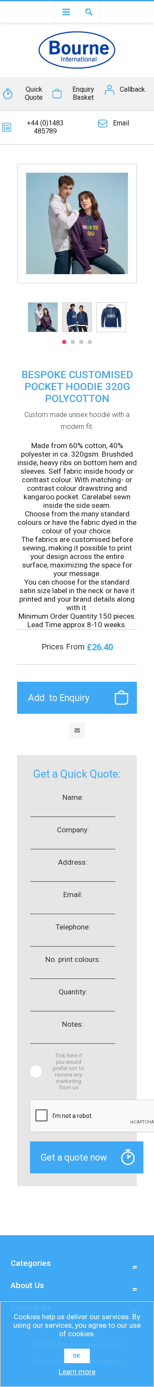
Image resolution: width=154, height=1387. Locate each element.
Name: (72, 797)
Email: (73, 894)
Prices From (64, 647)
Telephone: (73, 927)
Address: (72, 862)
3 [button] (81, 342)
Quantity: (73, 991)
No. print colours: (73, 959)
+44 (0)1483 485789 (45, 127)
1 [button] (64, 342)
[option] (43, 317)
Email (121, 123)
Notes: (72, 1024)
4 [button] (90, 342)
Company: (73, 829)
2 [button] (73, 342)
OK (76, 1356)
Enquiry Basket (83, 93)
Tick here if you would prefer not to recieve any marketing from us (68, 1071)
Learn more (77, 1371)
